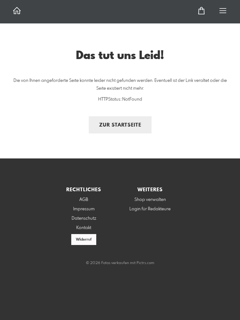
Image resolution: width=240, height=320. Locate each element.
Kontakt (83, 228)
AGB (83, 200)
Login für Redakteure (150, 209)
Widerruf (84, 240)
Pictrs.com (145, 263)
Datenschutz (84, 218)
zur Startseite (120, 125)
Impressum (84, 209)
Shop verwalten (150, 200)
